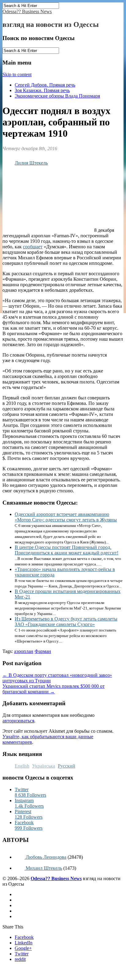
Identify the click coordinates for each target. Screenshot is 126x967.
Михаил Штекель (43, 868)
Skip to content (16, 74)
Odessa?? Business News (27, 11)
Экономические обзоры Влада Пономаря (57, 95)
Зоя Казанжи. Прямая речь (42, 90)
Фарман (43, 651)
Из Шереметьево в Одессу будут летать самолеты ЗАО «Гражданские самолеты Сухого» (66, 621)
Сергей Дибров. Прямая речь (45, 84)
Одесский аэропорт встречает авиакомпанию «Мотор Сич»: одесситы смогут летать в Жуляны (66, 517)
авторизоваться (18, 720)
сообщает (33, 246)
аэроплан (23, 651)
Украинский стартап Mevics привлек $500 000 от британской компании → (53, 689)
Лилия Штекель (31, 162)
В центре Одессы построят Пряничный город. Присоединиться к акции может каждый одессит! (66, 550)
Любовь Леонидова (45, 857)
